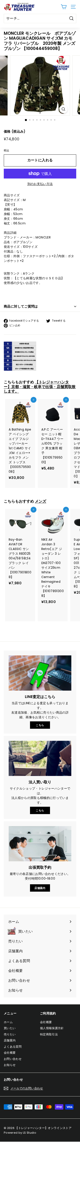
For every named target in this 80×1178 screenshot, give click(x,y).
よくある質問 (13, 1047)
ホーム (8, 1022)
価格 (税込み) (15, 131)
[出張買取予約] (40, 844)
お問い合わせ (13, 1059)
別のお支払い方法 (40, 184)
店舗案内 (39, 888)
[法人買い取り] (40, 758)
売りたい (10, 1034)
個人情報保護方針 (52, 1028)
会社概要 (10, 1053)
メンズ (40, 501)
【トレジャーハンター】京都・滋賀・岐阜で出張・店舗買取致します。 (40, 386)
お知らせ (10, 1065)
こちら (40, 725)
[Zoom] (63, 109)
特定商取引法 (49, 1034)
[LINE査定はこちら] (40, 673)
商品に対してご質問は (21, 306)
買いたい (10, 1028)
